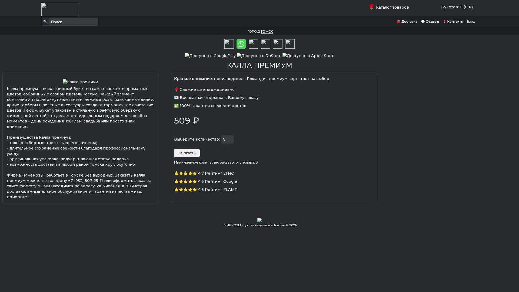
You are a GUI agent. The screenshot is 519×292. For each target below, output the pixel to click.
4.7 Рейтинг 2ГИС (216, 173)
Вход (471, 21)
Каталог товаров (389, 7)
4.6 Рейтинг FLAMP (218, 189)
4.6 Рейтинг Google (217, 181)
